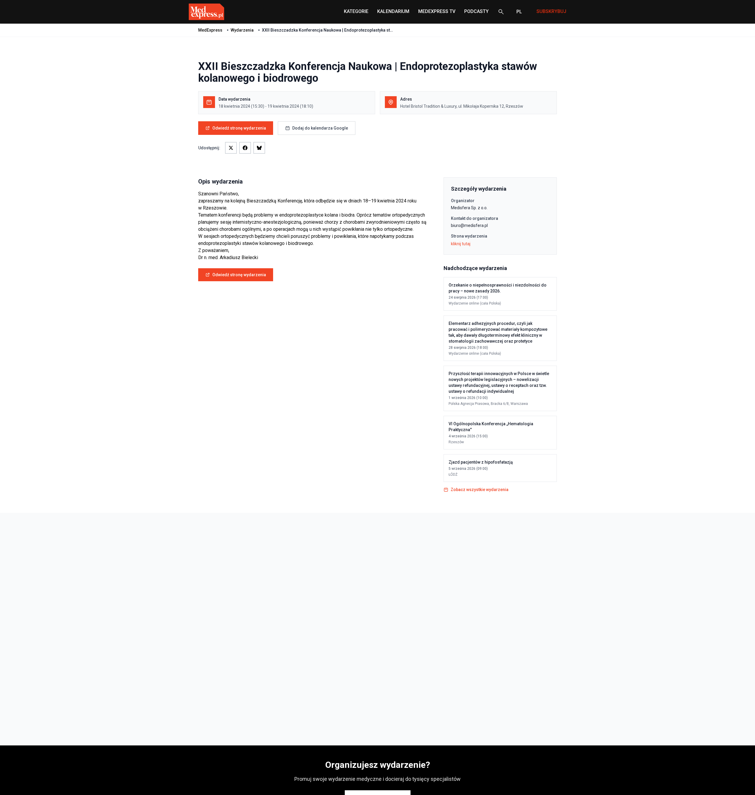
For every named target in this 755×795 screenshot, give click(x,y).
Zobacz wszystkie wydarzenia (479, 489)
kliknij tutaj (460, 243)
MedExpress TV (436, 11)
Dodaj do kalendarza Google (320, 128)
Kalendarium (393, 11)
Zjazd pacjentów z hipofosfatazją (481, 462)
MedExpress (210, 30)
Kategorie (356, 11)
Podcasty (476, 11)
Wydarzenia (242, 30)
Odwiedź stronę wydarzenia (239, 128)
